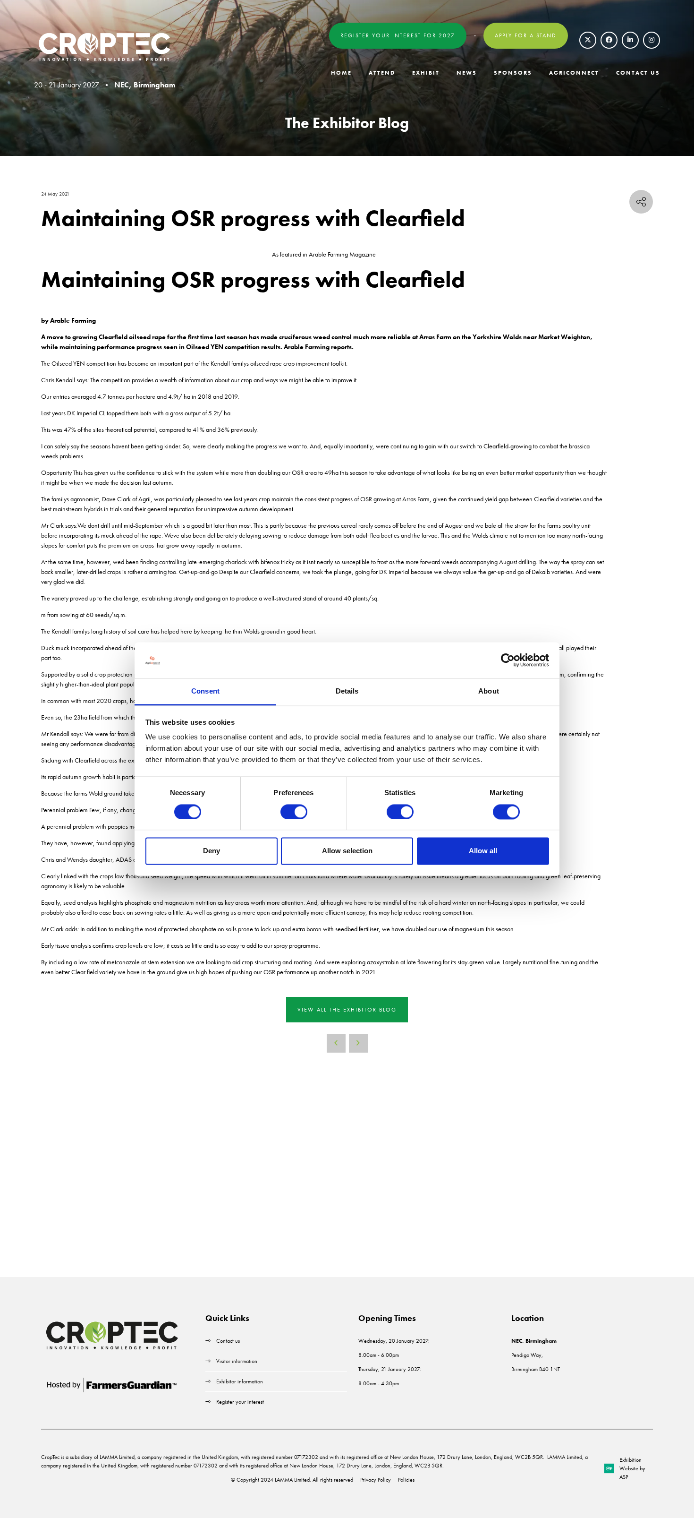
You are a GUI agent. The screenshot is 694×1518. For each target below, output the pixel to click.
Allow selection (347, 851)
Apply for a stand (526, 35)
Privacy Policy (375, 1480)
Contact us (228, 1341)
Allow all (483, 851)
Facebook (609, 40)
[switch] (293, 811)
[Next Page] (358, 1043)
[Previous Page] (336, 1043)
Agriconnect (574, 73)
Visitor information (236, 1361)
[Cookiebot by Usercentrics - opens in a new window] (507, 660)
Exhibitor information (239, 1381)
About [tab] (488, 691)
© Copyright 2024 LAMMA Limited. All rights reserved (292, 1480)
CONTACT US (638, 73)
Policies (406, 1480)
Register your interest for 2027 (397, 35)
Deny (211, 851)
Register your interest (240, 1402)
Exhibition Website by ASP (632, 1468)
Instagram (651, 40)
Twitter (587, 40)
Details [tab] (347, 691)
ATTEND (382, 73)
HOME (341, 73)
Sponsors (513, 73)
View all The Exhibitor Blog (347, 1009)
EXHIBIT (426, 73)
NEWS (467, 73)
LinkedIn (630, 40)
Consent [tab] (205, 691)
